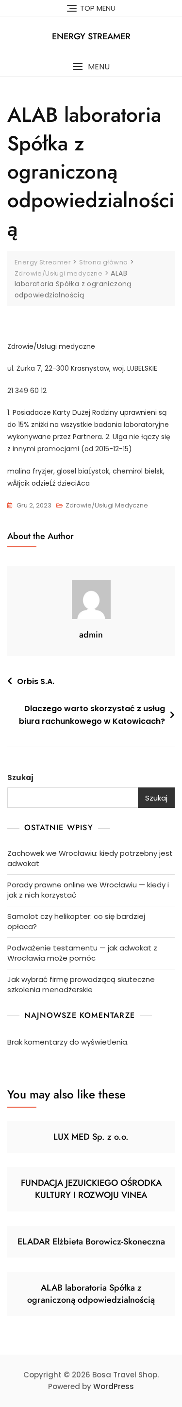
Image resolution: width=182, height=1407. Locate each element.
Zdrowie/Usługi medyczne (107, 505)
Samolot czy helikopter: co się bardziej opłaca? (76, 921)
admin (91, 634)
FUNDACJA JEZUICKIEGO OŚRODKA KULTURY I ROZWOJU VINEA (91, 1189)
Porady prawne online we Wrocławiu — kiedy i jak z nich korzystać (88, 890)
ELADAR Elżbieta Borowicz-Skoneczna (91, 1241)
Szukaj (20, 777)
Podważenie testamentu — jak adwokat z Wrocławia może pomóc (82, 953)
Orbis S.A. (35, 681)
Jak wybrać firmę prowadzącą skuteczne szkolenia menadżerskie (81, 984)
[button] (91, 66)
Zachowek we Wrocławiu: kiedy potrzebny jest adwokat (90, 858)
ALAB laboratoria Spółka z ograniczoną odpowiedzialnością (91, 1293)
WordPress (113, 1386)
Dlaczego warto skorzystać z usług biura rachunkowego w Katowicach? (92, 715)
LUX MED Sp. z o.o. (91, 1136)
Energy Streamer (91, 36)
